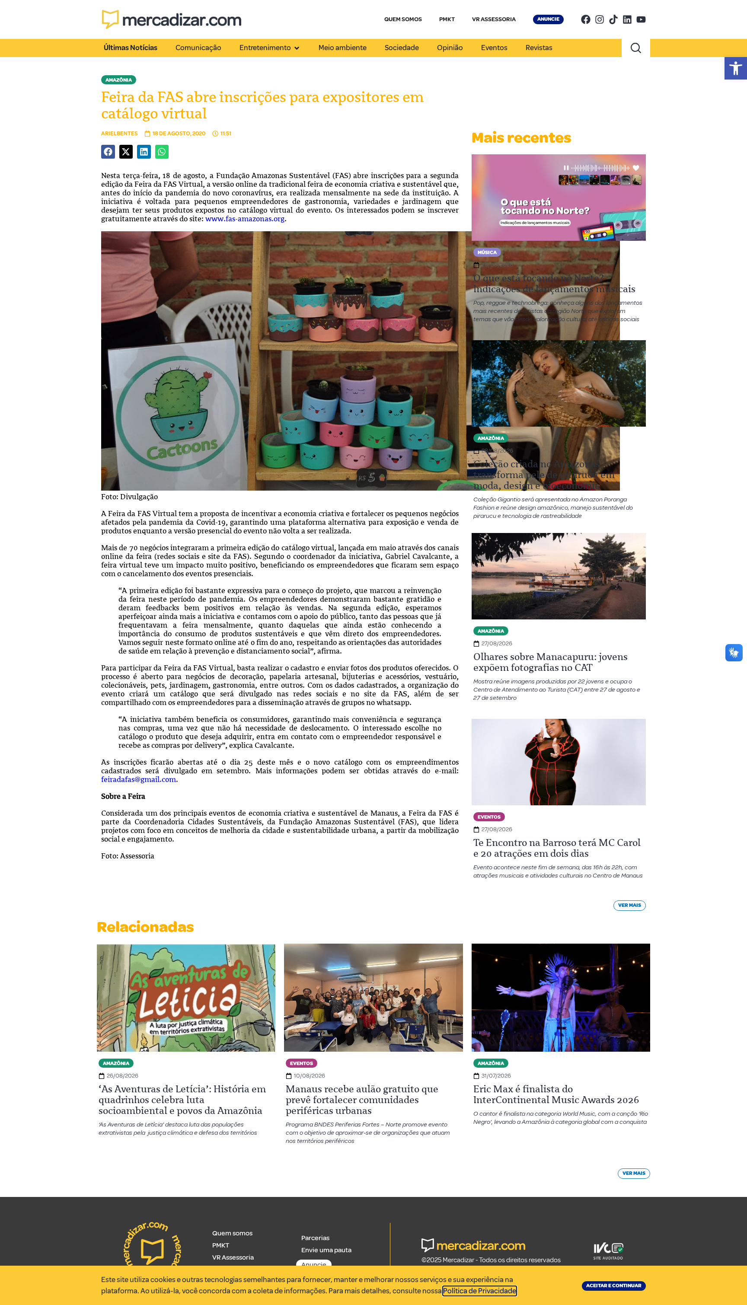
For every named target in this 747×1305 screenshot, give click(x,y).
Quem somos (232, 1233)
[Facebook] (586, 19)
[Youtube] (641, 19)
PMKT (447, 19)
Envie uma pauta (326, 1250)
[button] (736, 68)
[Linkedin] (627, 19)
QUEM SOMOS (403, 19)
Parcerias (315, 1238)
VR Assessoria (233, 1257)
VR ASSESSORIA (494, 19)
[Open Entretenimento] (296, 48)
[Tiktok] (613, 19)
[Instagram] (599, 19)
